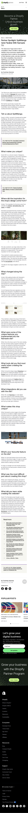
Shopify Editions (6, 705)
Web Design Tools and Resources (9, 614)
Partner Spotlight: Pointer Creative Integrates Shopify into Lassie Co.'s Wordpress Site (14, 554)
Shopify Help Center (7, 769)
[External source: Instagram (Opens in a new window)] (14, 806)
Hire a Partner (5, 775)
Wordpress (4, 511)
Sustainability (5, 717)
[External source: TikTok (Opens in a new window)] (17, 806)
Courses (4, 754)
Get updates (14, 650)
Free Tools (5, 757)
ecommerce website (6, 95)
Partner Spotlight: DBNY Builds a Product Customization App (12, 189)
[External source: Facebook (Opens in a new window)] (2, 588)
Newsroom (5, 714)
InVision (3, 374)
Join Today (14, 28)
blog (2, 37)
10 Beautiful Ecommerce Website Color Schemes (11, 617)
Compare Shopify (6, 749)
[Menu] (26, 2)
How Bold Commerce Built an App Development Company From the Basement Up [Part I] (13, 142)
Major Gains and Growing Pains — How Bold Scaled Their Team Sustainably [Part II (14, 524)
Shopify (17, 100)
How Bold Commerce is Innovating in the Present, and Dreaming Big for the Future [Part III (15, 540)
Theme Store (5, 728)
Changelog (5, 760)
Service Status (6, 777)
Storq (8, 207)
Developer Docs (6, 726)
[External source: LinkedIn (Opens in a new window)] (10, 588)
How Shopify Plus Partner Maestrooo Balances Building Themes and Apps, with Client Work (15, 545)
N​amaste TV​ (13, 94)
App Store (5, 731)
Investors (4, 711)
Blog (3, 746)
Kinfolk (10, 206)
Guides (4, 751)
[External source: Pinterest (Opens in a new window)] (24, 806)
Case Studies (8, 37)
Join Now (21, 2)
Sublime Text (17, 379)
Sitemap (4, 799)
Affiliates (4, 737)
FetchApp (12, 395)
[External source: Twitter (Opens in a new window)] (6, 588)
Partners (4, 734)
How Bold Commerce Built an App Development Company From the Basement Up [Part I (14, 550)
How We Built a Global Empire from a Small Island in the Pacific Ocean (15, 528)
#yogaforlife (9, 261)
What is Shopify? (6, 703)
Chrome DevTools (6, 380)
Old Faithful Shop (17, 206)
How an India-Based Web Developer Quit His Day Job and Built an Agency (15, 531)
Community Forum (7, 772)
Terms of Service (6, 790)
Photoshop (20, 371)
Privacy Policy (6, 796)
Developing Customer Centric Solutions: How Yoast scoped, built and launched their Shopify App (14, 536)
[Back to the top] (3, 693)
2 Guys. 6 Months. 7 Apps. (12, 558)
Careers (4, 708)
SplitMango (9, 100)
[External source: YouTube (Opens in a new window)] (10, 806)
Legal (3, 793)
